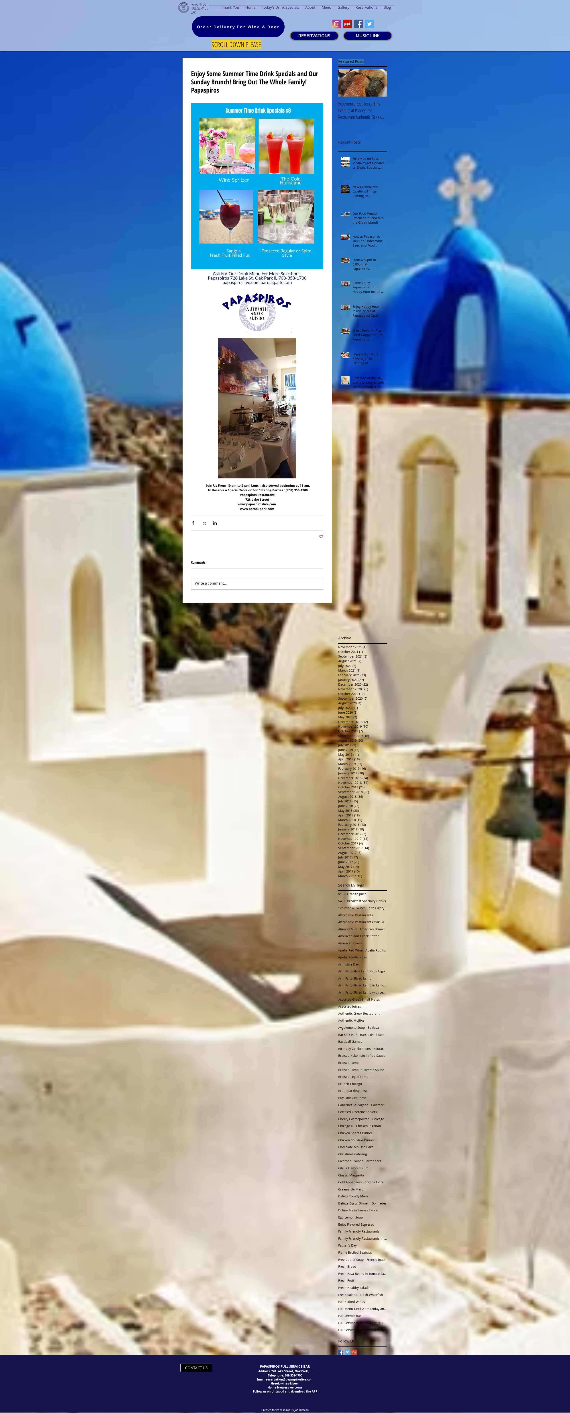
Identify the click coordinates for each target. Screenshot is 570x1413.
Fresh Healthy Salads (353, 1287)
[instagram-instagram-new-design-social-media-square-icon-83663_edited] (336, 24)
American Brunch (373, 929)
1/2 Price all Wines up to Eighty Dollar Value (362, 908)
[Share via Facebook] (193, 523)
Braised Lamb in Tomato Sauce (361, 1070)
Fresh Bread (347, 1266)
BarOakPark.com (372, 1034)
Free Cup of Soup (351, 1259)
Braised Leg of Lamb (353, 1077)
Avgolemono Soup (351, 1027)
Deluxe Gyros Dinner (353, 1203)
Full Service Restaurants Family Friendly (362, 1330)
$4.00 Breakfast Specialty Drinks (362, 901)
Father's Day (347, 1245)
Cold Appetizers (350, 1182)
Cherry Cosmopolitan (354, 1119)
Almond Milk (347, 929)
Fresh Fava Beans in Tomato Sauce (362, 1273)
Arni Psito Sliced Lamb (354, 978)
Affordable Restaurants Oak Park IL (362, 922)
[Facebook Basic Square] (340, 1352)
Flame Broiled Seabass (355, 1252)
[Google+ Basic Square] (354, 1352)
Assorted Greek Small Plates (359, 999)
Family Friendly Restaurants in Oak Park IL (362, 1238)
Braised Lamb (348, 1063)
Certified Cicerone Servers (357, 1112)
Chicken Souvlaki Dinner (356, 1140)
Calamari (378, 1105)
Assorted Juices (349, 1006)
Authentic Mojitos (351, 1020)
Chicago (378, 1119)
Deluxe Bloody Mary (353, 1196)
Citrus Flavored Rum (353, 1168)
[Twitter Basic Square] (347, 1352)
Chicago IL (345, 1126)
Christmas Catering (352, 1154)
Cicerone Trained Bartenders (359, 1161)
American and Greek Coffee (358, 936)
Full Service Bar (349, 1316)
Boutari (378, 1049)
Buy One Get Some (352, 1098)
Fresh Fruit (346, 1280)
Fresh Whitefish (371, 1295)
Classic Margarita (351, 1175)
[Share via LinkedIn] (215, 523)
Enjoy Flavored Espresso (356, 1224)
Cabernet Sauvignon (353, 1105)
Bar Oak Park (347, 1034)
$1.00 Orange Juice (352, 894)
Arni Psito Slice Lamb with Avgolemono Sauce (362, 971)
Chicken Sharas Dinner (355, 1133)
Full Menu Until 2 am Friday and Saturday (362, 1309)
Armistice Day (348, 964)
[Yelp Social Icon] (347, 24)
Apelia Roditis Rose (352, 957)
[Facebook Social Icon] (358, 24)
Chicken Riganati (368, 1126)
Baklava (373, 1027)
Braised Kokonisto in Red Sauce (361, 1055)
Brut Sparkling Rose (353, 1091)
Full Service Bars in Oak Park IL (361, 1323)
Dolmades (379, 1203)
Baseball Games (350, 1041)
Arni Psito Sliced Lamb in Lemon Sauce (362, 985)
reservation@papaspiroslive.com (290, 1379)
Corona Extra (374, 1182)
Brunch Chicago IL (351, 1084)
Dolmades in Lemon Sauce (358, 1210)
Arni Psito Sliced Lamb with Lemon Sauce (362, 992)
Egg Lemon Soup (350, 1217)
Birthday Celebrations (354, 1049)
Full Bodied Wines (351, 1302)
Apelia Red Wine (350, 950)
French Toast (375, 1259)
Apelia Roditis (375, 950)
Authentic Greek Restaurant (359, 1013)
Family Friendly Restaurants (359, 1231)
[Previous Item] (345, 82)
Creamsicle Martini (352, 1189)
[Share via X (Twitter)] (204, 523)
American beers (350, 943)
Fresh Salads (347, 1295)
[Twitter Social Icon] (369, 24)
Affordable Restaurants (355, 915)
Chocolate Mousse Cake (355, 1147)
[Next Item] (380, 82)
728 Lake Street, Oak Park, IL (291, 1371)
